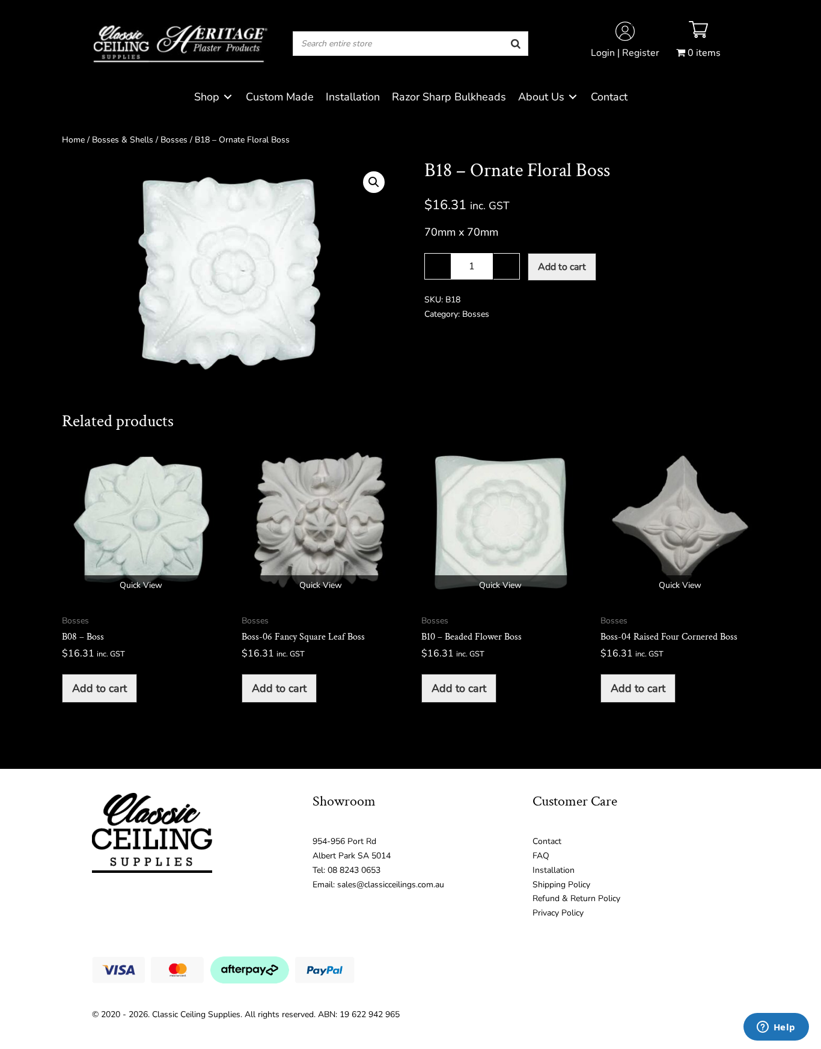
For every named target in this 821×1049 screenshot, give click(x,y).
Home (73, 139)
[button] (374, 182)
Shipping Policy (561, 884)
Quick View (141, 585)
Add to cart (562, 267)
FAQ (541, 855)
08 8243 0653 (354, 870)
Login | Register (625, 53)
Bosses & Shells (122, 139)
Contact (547, 841)
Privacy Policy (558, 913)
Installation (554, 870)
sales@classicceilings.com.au (390, 884)
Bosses (174, 139)
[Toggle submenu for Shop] (228, 97)
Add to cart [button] (99, 688)
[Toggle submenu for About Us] (573, 97)
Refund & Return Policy (576, 898)
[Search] (516, 43)
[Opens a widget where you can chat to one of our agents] (776, 1028)
